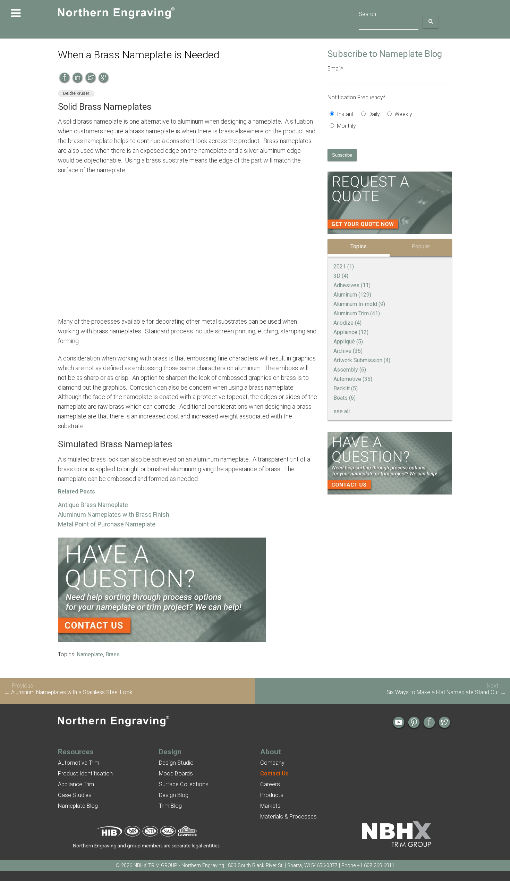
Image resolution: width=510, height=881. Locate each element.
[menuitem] (274, 773)
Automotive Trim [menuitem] (78, 762)
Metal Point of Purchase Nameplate (106, 524)
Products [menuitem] (271, 795)
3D (340, 276)
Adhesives (352, 285)
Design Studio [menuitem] (176, 762)
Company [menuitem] (272, 762)
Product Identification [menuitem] (85, 773)
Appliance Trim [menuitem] (76, 784)
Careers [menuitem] (270, 784)
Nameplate (90, 654)
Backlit (345, 388)
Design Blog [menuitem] (173, 795)
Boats (344, 397)
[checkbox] (389, 120)
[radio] (343, 115)
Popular (420, 246)
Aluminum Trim (356, 313)
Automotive (352, 379)
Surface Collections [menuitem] (184, 784)
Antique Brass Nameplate (93, 504)
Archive (348, 351)
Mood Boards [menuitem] (176, 773)
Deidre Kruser (76, 93)
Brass (112, 654)
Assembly (349, 369)
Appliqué (348, 341)
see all (341, 411)
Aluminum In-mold (359, 304)
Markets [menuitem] (270, 806)
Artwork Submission (361, 360)
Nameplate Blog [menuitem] (78, 806)
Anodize (347, 322)
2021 (343, 266)
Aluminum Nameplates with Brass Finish (113, 514)
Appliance (350, 332)
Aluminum (352, 294)
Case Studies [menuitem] (75, 795)
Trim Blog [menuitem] (170, 806)
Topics (358, 246)
